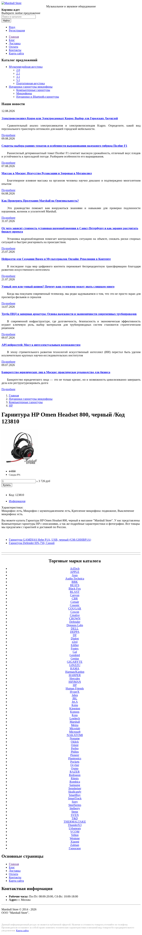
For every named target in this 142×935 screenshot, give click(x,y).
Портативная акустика (30, 83)
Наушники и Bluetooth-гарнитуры (37, 96)
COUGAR (74, 608)
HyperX (75, 691)
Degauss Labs (75, 625)
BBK (75, 581)
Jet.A (75, 701)
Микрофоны (24, 93)
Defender (74, 621)
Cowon (74, 611)
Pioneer (74, 755)
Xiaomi (74, 841)
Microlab (75, 728)
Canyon (74, 595)
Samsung (74, 785)
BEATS (74, 585)
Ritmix (75, 778)
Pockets (74, 761)
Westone (75, 838)
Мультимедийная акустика (26, 66)
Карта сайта (16, 53)
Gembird (75, 655)
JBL (74, 698)
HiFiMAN (75, 681)
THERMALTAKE (75, 821)
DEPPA (75, 631)
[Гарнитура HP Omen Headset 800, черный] (19, 464)
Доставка (15, 43)
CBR (75, 598)
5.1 (18, 80)
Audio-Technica (74, 578)
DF (75, 635)
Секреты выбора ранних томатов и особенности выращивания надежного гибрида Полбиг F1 (64, 145)
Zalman (74, 845)
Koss (75, 715)
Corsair (74, 601)
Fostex (75, 648)
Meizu (74, 725)
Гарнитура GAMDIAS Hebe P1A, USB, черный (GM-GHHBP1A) (50, 539)
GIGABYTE (74, 661)
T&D (75, 818)
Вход (12, 27)
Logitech (75, 718)
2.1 (18, 73)
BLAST (75, 591)
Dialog (75, 638)
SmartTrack (75, 798)
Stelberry (75, 808)
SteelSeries (74, 805)
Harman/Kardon (74, 671)
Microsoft (74, 731)
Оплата (13, 46)
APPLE (74, 571)
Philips (75, 751)
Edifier (75, 645)
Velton (75, 835)
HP (11, 405)
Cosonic (75, 605)
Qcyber (74, 765)
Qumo (74, 768)
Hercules (75, 678)
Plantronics (74, 758)
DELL (75, 628)
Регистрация (17, 30)
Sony (75, 801)
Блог (12, 40)
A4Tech (75, 568)
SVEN (75, 815)
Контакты (15, 50)
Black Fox (75, 588)
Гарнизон (75, 848)
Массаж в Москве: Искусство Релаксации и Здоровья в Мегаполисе (46, 173)
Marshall (75, 721)
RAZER (75, 771)
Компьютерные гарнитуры (33, 90)
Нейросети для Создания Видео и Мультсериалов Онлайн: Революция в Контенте (56, 259)
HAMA (74, 668)
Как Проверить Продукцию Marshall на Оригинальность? (40, 200)
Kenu (75, 705)
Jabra (75, 695)
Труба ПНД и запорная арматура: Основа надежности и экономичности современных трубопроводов (69, 313)
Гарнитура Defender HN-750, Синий (32, 543)
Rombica (75, 781)
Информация (17, 501)
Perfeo (75, 748)
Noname (75, 738)
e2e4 (74, 641)
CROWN (74, 618)
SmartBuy (75, 795)
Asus (75, 575)
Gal (75, 651)
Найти (6, 20)
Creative (75, 615)
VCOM (74, 831)
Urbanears (75, 828)
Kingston (74, 708)
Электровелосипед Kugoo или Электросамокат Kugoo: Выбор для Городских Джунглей (59, 118)
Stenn (74, 811)
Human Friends (75, 688)
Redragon (74, 775)
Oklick (75, 741)
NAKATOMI (75, 735)
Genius (75, 658)
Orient (74, 745)
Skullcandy (74, 791)
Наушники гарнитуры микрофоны (31, 86)
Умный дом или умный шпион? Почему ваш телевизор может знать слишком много (57, 286)
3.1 (18, 76)
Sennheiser (74, 788)
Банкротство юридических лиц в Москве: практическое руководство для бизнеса (55, 372)
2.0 (18, 70)
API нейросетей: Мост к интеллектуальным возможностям (40, 344)
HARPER (75, 675)
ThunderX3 (75, 825)
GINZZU (74, 665)
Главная (14, 36)
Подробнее (8, 135)
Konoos (74, 711)
